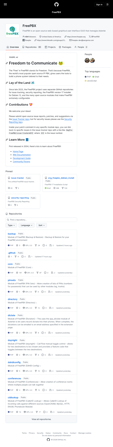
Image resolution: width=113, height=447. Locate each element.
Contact (73, 433)
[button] (11, 225)
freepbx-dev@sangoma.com (83, 40)
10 (20, 412)
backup (12, 233)
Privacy (32, 433)
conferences (14, 378)
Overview (14, 47)
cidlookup (13, 397)
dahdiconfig (14, 362)
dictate (11, 315)
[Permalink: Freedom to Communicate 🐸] (7, 63)
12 (38, 308)
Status (48, 433)
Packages (66, 47)
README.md (13, 57)
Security (40, 433)
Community (57, 433)
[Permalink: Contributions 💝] (7, 104)
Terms (24, 433)
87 (40, 273)
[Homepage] (56, 4)
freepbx (28, 40)
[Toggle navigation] (5, 4)
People (82, 47)
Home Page (18, 151)
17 (39, 412)
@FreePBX (95, 37)
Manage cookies (84, 433)
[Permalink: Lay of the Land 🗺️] (7, 83)
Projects (52, 47)
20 (11, 188)
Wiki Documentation (22, 155)
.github (11, 252)
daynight (12, 340)
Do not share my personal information (56, 435)
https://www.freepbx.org (76, 37)
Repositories (33, 47)
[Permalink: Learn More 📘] (7, 139)
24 (38, 245)
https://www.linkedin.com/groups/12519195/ (54, 40)
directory (12, 299)
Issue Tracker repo (20, 119)
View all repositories (41, 419)
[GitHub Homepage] (48, 439)
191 (20, 273)
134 (65, 188)
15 (38, 371)
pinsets (12, 280)
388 (57, 188)
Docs (66, 433)
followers (30, 37)
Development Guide (22, 158)
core (10, 264)
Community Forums (21, 161)
